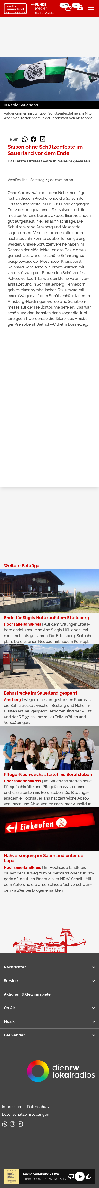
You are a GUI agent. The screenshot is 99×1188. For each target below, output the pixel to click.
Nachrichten (15, 967)
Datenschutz (38, 1106)
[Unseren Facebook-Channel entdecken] (12, 1124)
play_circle (80, 1176)
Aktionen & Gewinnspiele (27, 994)
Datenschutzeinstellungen (25, 1114)
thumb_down (71, 1176)
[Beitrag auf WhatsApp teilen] (25, 139)
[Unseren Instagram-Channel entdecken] (20, 1124)
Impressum (12, 1106)
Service (11, 981)
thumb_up (88, 1176)
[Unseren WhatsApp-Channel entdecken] (5, 1124)
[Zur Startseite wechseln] (15, 8)
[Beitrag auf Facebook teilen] (33, 139)
